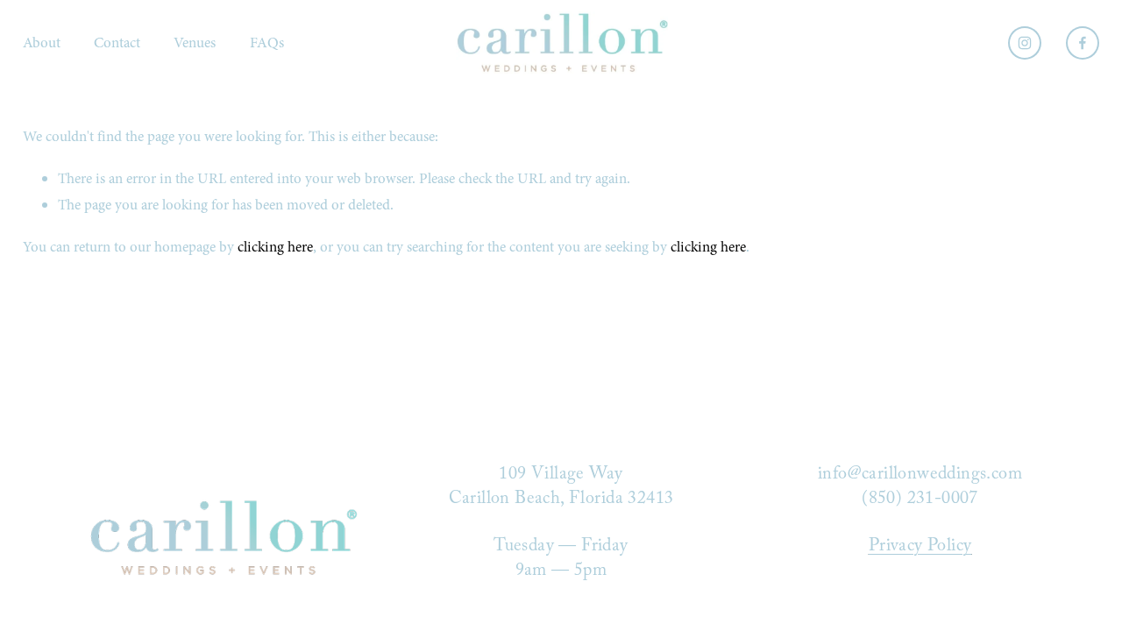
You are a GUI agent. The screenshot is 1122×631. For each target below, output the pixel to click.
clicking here (275, 247)
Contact (117, 42)
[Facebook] (1082, 43)
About (41, 42)
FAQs (267, 42)
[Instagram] (1024, 43)
